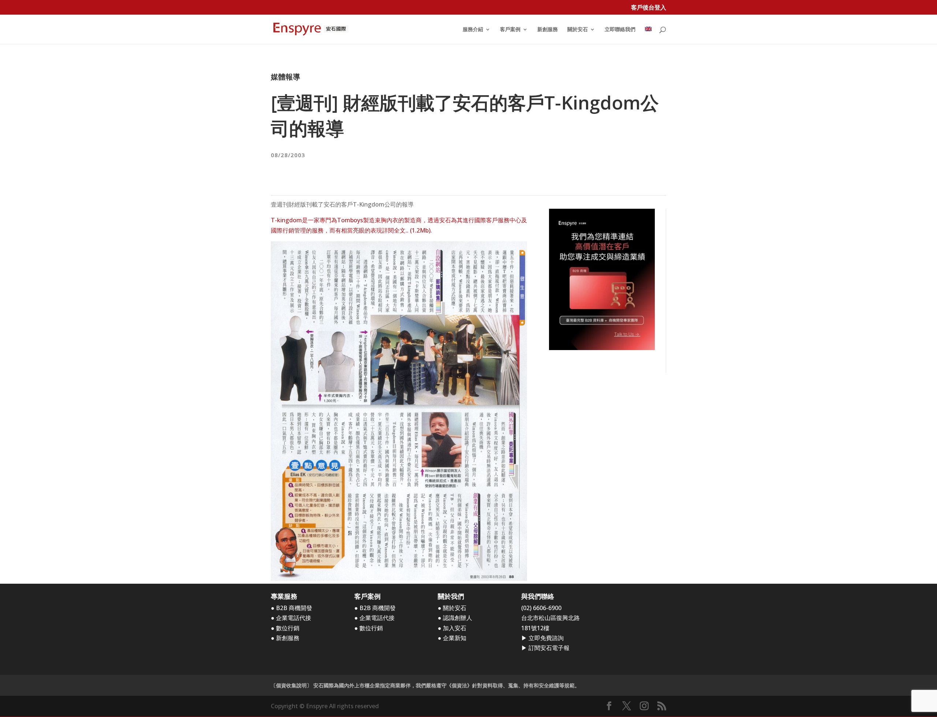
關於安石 (577, 30)
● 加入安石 (452, 628)
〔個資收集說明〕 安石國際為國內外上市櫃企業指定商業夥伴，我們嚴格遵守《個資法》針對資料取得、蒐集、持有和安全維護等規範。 (425, 685)
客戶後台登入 (648, 7)
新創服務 (547, 30)
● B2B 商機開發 (291, 608)
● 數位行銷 (285, 628)
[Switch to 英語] (648, 35)
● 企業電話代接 (291, 618)
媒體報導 (285, 77)
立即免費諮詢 (546, 638)
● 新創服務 (285, 638)
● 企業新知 (452, 638)
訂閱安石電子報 (549, 648)
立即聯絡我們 (620, 30)
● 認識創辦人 (455, 618)
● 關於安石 (452, 608)
